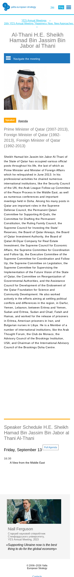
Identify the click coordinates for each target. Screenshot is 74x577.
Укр (52, 7)
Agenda (23, 120)
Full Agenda (50, 447)
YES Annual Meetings (34, 20)
